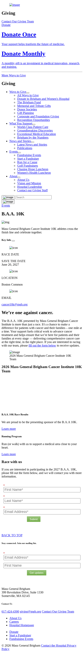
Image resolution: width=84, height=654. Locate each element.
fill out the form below (42, 345)
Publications (24, 148)
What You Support (20, 123)
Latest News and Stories (32, 144)
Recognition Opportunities (33, 120)
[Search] (8, 202)
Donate (13, 631)
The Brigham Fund (29, 102)
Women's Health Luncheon (34, 172)
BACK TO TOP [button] (12, 535)
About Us (23, 179)
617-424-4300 (10, 611)
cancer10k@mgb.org (15, 304)
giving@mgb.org (30, 611)
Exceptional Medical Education (36, 134)
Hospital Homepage (21, 625)
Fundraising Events (29, 155)
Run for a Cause (27, 162)
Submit (34, 519)
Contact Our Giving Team (18, 21)
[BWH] (42, 5)
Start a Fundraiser (28, 158)
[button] (6, 25)
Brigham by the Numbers (32, 137)
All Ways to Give (28, 95)
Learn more (9, 428)
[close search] (8, 197)
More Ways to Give (14, 75)
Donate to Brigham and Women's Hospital (43, 98)
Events (13, 151)
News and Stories (20, 141)
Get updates (37, 572)
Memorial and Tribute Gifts (34, 106)
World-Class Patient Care (32, 127)
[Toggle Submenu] (27, 92)
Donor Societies (27, 109)
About (13, 176)
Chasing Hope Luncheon (32, 169)
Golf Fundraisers (27, 165)
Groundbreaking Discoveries (35, 130)
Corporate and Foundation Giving (38, 116)
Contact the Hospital (54, 645)
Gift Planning (25, 113)
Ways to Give (17, 91)
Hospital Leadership (29, 186)
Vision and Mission (29, 183)
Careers (14, 621)
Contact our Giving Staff (32, 190)
